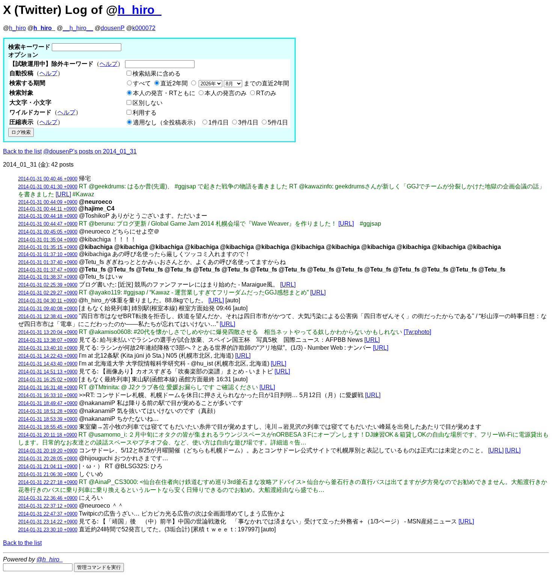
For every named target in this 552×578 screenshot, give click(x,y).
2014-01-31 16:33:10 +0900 (47, 395)
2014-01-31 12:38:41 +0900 (47, 316)
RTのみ (266, 93)
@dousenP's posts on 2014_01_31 (90, 151)
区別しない (148, 103)
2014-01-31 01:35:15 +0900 (47, 247)
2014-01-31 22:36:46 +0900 (47, 498)
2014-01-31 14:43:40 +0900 (47, 364)
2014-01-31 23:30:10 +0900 (47, 529)
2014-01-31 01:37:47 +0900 (47, 270)
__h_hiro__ (78, 28)
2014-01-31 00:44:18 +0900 (47, 216)
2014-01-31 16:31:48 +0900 (47, 387)
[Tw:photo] (417, 332)
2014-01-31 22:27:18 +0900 (47, 482)
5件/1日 (278, 122)
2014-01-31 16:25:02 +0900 (47, 379)
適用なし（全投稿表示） (166, 122)
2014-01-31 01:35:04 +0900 (47, 240)
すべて (142, 83)
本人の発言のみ (226, 93)
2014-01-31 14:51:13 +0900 (47, 372)
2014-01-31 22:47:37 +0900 (47, 514)
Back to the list (22, 151)
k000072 (143, 28)
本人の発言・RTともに (164, 93)
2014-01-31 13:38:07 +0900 (47, 340)
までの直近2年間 (265, 83)
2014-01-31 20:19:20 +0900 (47, 451)
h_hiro (17, 28)
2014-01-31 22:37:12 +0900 (47, 506)
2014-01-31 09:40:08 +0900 (47, 308)
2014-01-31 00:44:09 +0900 (47, 202)
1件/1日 (218, 122)
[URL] (63, 194)
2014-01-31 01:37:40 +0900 (47, 262)
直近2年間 (174, 83)
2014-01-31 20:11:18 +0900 (47, 435)
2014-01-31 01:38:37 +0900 (47, 277)
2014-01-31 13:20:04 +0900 (47, 332)
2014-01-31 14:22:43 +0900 (47, 356)
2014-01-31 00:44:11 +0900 (47, 209)
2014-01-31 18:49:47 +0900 (47, 403)
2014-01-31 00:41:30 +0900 (47, 187)
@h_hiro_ (49, 559)
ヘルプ (109, 64)
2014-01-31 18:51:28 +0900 (47, 411)
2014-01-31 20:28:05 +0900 (47, 458)
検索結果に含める (157, 73)
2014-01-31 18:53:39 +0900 (47, 419)
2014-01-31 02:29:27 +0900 (47, 293)
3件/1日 (248, 122)
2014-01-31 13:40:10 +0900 (47, 348)
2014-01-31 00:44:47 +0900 (47, 224)
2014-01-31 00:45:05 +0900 (47, 232)
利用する (145, 112)
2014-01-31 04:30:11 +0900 (47, 300)
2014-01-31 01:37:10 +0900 (47, 254)
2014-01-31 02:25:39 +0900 (47, 285)
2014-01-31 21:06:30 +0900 (47, 474)
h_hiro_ (139, 10)
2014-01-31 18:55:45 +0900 (47, 427)
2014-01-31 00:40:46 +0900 (47, 179)
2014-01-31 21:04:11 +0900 (47, 466)
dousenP (113, 28)
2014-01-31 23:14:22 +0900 (47, 522)
